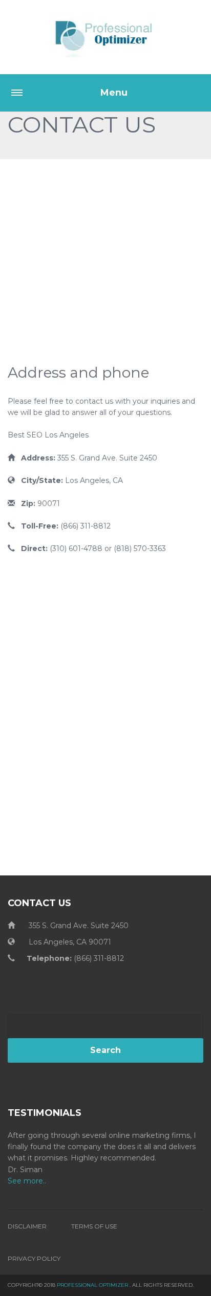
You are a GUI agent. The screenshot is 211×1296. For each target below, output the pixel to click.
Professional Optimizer (92, 1285)
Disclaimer (27, 1226)
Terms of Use (94, 1226)
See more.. (27, 1180)
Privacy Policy (34, 1258)
